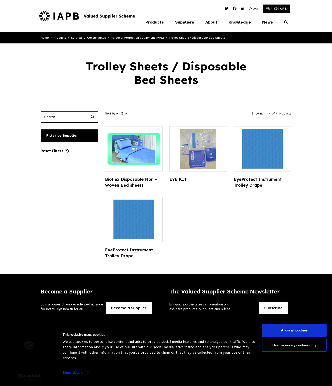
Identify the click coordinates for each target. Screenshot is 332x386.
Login (256, 8)
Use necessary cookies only (294, 345)
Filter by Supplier (62, 135)
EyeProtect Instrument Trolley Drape (258, 182)
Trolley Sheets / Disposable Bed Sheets (197, 38)
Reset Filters (52, 151)
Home (45, 38)
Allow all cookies (294, 330)
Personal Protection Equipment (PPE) (137, 38)
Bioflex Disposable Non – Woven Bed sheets (131, 182)
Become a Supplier (128, 308)
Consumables (96, 38)
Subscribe (273, 308)
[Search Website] (286, 22)
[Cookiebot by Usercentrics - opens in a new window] (29, 377)
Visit (269, 8)
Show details (73, 372)
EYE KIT (178, 179)
